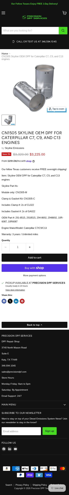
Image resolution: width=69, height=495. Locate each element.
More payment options (34, 275)
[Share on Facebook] (4, 301)
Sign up (49, 430)
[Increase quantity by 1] (30, 247)
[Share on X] (10, 301)
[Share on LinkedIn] (16, 301)
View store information (15, 290)
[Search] (63, 30)
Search (8, 485)
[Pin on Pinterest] (22, 301)
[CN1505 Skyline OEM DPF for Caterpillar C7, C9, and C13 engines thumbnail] (8, 120)
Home (5, 53)
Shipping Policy (40, 485)
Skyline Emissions (14, 148)
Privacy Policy (22, 485)
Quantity (6, 240)
